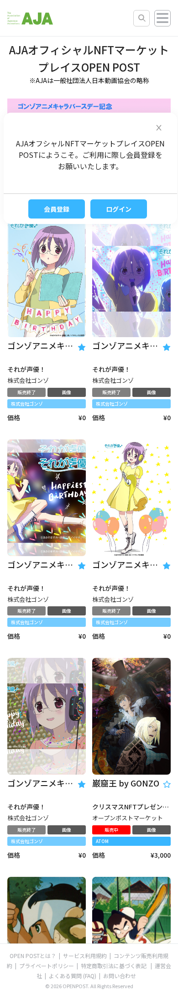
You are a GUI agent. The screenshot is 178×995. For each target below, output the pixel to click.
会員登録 (56, 209)
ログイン (118, 209)
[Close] (159, 125)
